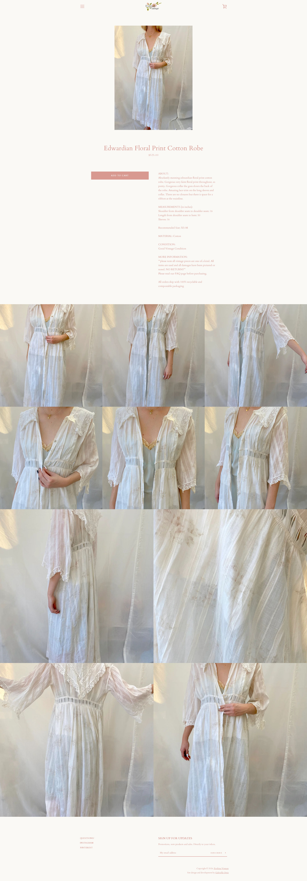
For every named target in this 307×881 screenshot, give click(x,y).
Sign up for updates (175, 838)
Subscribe (217, 853)
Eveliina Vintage (221, 868)
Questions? (87, 838)
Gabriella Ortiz (222, 872)
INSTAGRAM (87, 843)
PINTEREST (86, 847)
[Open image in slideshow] (153, 78)
